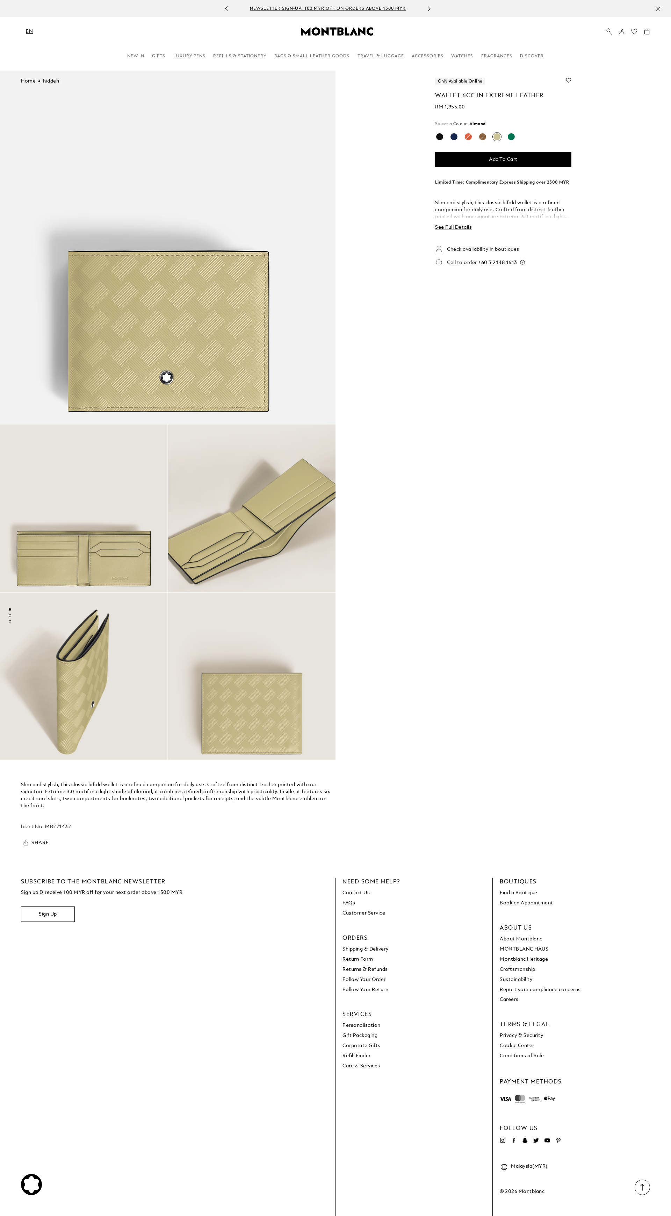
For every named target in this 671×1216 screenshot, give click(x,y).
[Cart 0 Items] (647, 33)
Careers (509, 999)
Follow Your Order (364, 979)
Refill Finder (356, 1055)
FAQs (348, 903)
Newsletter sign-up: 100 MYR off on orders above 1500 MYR (328, 9)
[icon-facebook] (514, 1140)
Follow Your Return (365, 989)
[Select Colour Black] (439, 136)
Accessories (427, 56)
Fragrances (496, 56)
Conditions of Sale (522, 1055)
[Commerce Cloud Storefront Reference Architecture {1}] (337, 31)
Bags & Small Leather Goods (311, 56)
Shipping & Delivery (365, 949)
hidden (51, 81)
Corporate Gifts (361, 1045)
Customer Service (363, 913)
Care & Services (361, 1066)
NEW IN (135, 56)
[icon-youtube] (547, 1140)
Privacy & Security (521, 1035)
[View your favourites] (634, 33)
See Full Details (453, 227)
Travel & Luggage (381, 56)
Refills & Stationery (240, 56)
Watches (462, 56)
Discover (532, 56)
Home (28, 81)
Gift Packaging (359, 1035)
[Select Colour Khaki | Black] (511, 136)
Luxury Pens (189, 56)
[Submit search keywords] (609, 31)
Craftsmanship (517, 969)
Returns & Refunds (365, 969)
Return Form (357, 959)
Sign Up (48, 914)
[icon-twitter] (536, 1140)
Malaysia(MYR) (529, 1166)
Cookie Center (517, 1045)
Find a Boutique (518, 892)
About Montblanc (521, 939)
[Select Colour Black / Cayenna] (468, 136)
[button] (622, 31)
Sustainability (516, 979)
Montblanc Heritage (524, 959)
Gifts (158, 56)
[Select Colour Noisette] (482, 136)
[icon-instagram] (502, 1140)
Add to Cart (503, 159)
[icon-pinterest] (558, 1140)
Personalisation (361, 1025)
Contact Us (356, 892)
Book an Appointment (526, 903)
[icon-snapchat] (525, 1140)
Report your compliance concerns (540, 989)
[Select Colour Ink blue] (454, 136)
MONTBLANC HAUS (524, 949)
